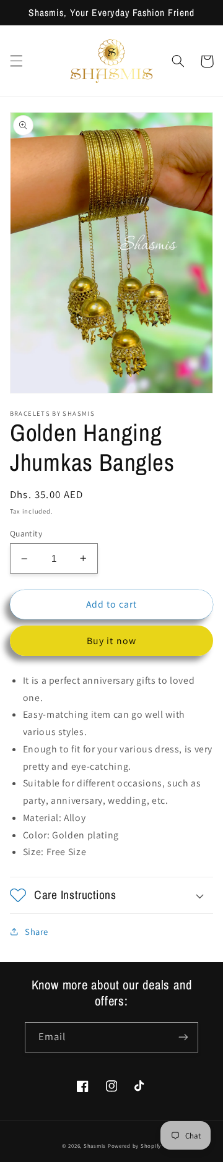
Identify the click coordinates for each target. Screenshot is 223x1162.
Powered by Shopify (134, 1146)
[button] (16, 61)
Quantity (26, 533)
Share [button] (36, 931)
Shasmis (95, 1146)
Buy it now (111, 640)
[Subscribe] (183, 1037)
